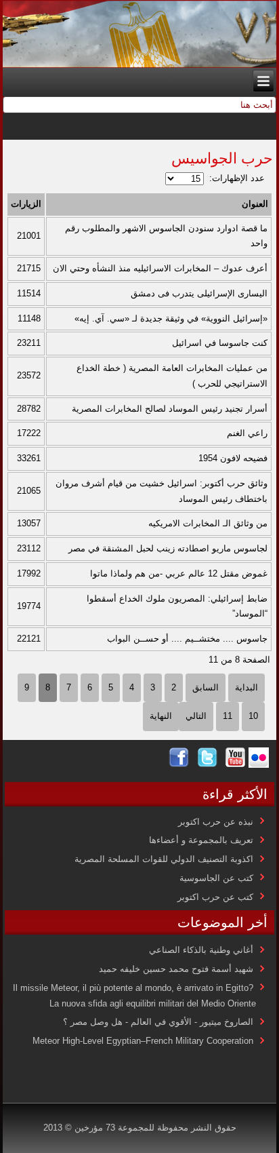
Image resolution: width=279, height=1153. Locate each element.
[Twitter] (207, 765)
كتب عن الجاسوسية (216, 878)
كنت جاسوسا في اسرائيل (219, 343)
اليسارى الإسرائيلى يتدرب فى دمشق (199, 293)
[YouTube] (236, 765)
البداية (246, 687)
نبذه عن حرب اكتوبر (215, 822)
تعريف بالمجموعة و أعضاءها (201, 840)
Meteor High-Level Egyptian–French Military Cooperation (143, 1041)
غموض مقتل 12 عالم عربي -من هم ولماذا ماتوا (178, 573)
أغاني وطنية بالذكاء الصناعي (201, 950)
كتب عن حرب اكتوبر (215, 897)
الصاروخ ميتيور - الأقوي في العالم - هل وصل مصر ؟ (158, 1022)
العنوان (255, 204)
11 (227, 716)
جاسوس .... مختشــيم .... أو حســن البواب (187, 638)
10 (253, 716)
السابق (205, 687)
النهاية (161, 716)
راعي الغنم (247, 433)
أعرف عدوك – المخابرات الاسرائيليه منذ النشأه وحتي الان (160, 268)
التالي (196, 716)
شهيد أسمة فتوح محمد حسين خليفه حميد (176, 969)
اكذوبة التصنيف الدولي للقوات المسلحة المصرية (163, 859)
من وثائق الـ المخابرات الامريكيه (207, 523)
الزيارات (26, 204)
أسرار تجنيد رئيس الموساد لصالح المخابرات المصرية (169, 409)
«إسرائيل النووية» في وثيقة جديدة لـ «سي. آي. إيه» (170, 318)
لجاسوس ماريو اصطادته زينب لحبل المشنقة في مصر (167, 548)
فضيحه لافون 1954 (232, 458)
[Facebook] (179, 765)
